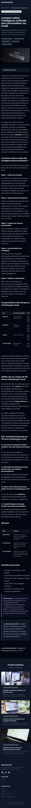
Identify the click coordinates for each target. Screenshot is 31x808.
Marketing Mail (5, 8)
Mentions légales (5, 794)
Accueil (3, 779)
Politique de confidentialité (8, 796)
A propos (3, 789)
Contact (3, 791)
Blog (2, 782)
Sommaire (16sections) (10, 70)
